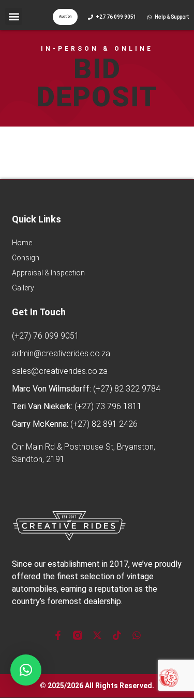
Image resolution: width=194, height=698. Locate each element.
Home (22, 243)
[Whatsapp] (136, 635)
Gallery (23, 288)
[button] (13, 16)
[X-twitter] (97, 635)
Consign (25, 258)
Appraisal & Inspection (48, 273)
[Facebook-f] (58, 635)
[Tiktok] (117, 635)
